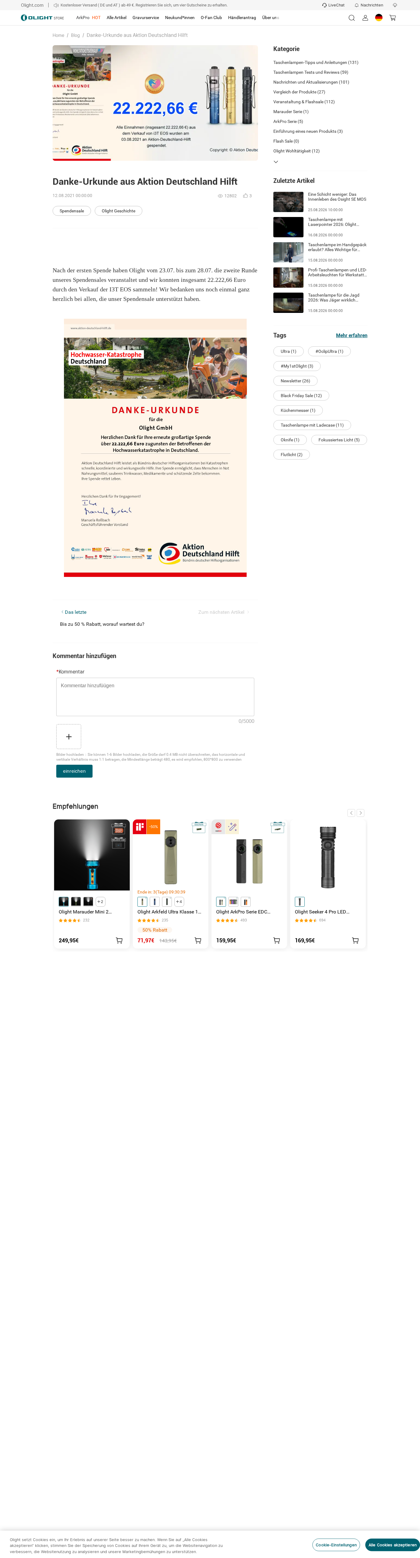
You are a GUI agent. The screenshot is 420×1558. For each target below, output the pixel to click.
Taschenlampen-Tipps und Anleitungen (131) (316, 62)
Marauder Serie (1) (291, 111)
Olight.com (32, 5)
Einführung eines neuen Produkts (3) (308, 131)
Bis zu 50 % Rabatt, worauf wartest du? (102, 624)
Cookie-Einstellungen (336, 1544)
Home (58, 35)
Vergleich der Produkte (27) (299, 91)
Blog (75, 35)
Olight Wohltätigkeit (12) (296, 150)
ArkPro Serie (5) (288, 121)
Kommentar (70, 672)
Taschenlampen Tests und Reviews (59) (310, 72)
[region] (210, 1544)
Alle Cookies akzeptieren (393, 1544)
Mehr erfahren (351, 335)
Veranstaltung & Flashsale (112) (304, 101)
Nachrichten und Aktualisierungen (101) (311, 82)
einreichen (74, 771)
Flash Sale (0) (286, 141)
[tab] (88, 17)
